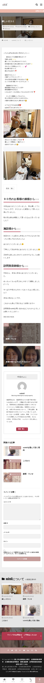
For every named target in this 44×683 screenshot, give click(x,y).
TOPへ (39, 681)
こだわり (26, 461)
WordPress (34, 671)
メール (6, 532)
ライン (13, 681)
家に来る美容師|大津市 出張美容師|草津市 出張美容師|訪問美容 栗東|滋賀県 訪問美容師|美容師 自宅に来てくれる (22, 661)
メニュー (22, 681)
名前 (6, 523)
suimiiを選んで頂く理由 (31, 448)
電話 (31, 681)
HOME (6, 40)
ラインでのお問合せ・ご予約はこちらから (22, 636)
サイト (6, 541)
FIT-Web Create (15, 671)
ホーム (4, 681)
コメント (7, 502)
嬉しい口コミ (29, 40)
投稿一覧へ (21, 429)
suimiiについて (35, 27)
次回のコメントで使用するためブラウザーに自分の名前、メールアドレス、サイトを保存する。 (22, 553)
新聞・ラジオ (28, 474)
